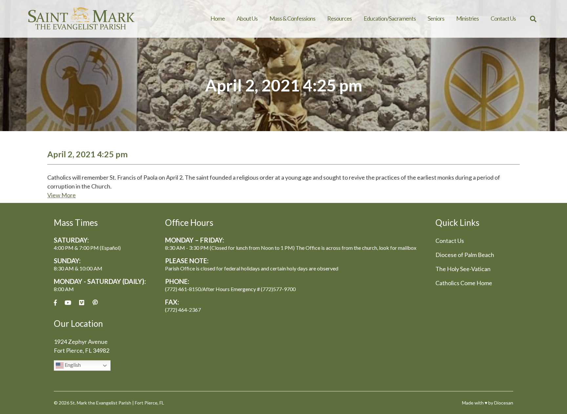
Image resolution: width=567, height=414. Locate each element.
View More (61, 195)
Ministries (467, 18)
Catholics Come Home (463, 282)
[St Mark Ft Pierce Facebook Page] (55, 302)
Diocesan (503, 402)
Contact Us (503, 18)
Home (217, 18)
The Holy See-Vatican (463, 268)
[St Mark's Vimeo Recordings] (81, 302)
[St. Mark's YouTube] (68, 302)
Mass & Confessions (292, 18)
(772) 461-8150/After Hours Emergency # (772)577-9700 (230, 289)
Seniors (436, 18)
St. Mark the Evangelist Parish (100, 402)
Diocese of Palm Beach (464, 254)
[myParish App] (95, 302)
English (72, 365)
